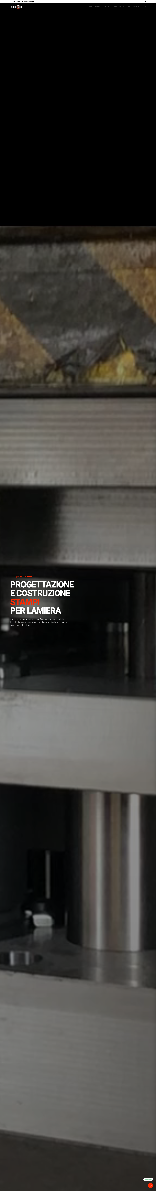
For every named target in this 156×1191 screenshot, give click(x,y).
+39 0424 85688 (16, 1)
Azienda (97, 7)
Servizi (106, 7)
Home (90, 7)
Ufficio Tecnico (118, 7)
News (129, 7)
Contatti (136, 7)
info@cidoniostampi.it (29, 1)
